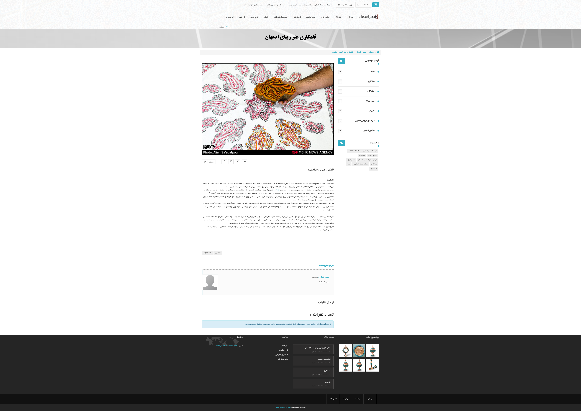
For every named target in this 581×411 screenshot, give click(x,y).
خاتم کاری (338, 17)
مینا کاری (371, 81)
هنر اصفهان (207, 253)
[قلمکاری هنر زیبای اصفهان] (224, 161)
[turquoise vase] (372, 350)
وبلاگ (371, 52)
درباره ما (285, 346)
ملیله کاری (325, 17)
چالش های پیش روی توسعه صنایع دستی (317, 348)
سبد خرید (370, 399)
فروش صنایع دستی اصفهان (367, 160)
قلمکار (266, 17)
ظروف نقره (297, 17)
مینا (349, 164)
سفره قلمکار (361, 52)
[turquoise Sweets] (359, 350)
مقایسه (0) (365, 5)
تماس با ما (230, 17)
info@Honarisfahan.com (226, 346)
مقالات (372, 72)
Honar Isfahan (354, 151)
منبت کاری (326, 371)
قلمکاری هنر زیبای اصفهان (342, 52)
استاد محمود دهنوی (323, 359)
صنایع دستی (372, 155)
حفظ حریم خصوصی (281, 355)
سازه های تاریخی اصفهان (364, 121)
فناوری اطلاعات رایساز (283, 407)
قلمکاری (217, 253)
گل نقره (242, 17)
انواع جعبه (254, 17)
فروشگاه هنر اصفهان (370, 151)
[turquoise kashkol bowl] (345, 350)
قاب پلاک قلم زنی (280, 17)
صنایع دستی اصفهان (361, 164)
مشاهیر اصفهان (368, 131)
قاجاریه (276, 190)
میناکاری (350, 17)
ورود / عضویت (346, 5)
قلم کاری (327, 382)
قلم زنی (371, 111)
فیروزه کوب (310, 17)
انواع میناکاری (283, 350)
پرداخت (357, 399)
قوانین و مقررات (283, 359)
